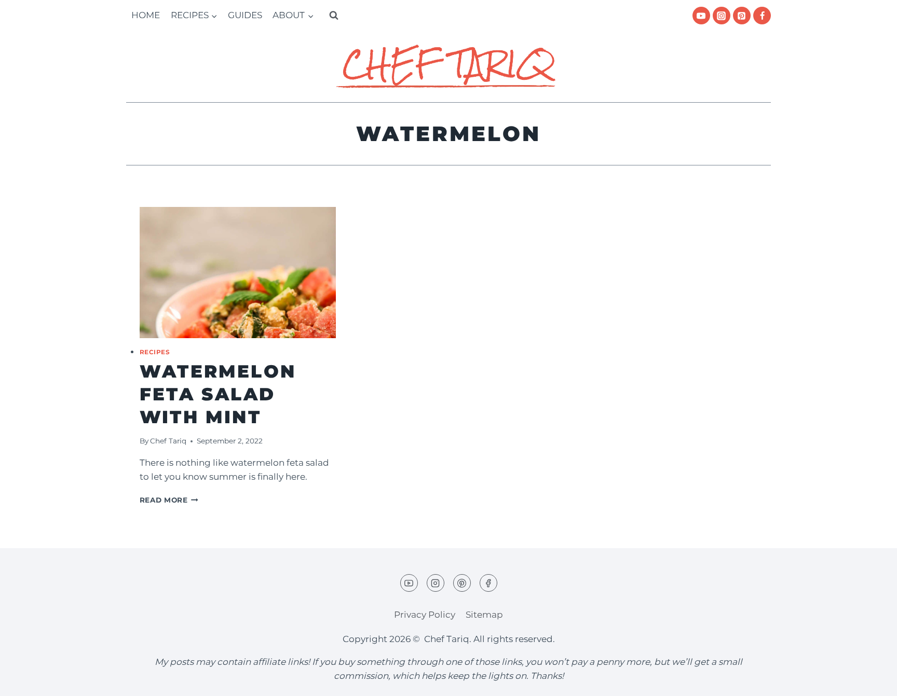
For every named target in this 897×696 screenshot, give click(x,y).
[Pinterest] (742, 15)
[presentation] (238, 272)
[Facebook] (762, 15)
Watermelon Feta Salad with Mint (218, 394)
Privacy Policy (424, 614)
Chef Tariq (168, 441)
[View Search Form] (333, 15)
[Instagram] (721, 15)
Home (145, 15)
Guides (245, 15)
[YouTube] (701, 15)
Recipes (155, 352)
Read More (169, 500)
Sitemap (484, 614)
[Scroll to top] (870, 680)
